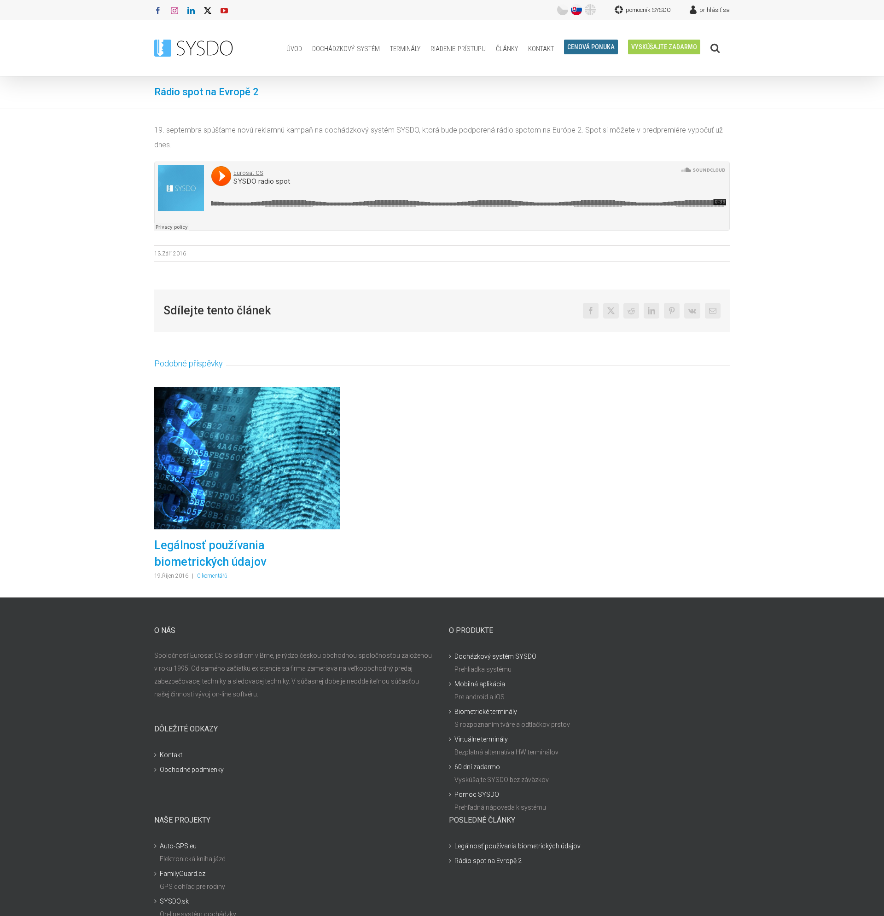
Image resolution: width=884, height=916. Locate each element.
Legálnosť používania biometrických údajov (517, 846)
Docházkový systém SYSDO (495, 656)
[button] (715, 47)
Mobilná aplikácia (479, 684)
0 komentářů (212, 576)
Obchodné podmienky (192, 769)
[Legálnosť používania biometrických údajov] (247, 392)
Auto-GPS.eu (178, 846)
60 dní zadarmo (477, 767)
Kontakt (171, 755)
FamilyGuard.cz (182, 873)
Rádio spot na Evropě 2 (488, 860)
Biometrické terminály (485, 711)
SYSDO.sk (174, 901)
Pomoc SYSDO (476, 794)
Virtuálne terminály (481, 739)
